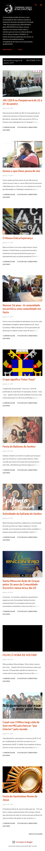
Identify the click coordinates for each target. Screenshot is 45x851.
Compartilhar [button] (9, 127)
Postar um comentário (27, 127)
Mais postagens (35, 834)
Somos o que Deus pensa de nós (21, 171)
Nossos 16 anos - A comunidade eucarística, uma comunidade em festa (22, 309)
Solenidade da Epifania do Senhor (22, 513)
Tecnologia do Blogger (24, 842)
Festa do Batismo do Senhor (19, 446)
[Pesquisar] (36, 4)
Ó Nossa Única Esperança (18, 238)
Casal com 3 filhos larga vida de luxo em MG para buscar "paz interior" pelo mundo (21, 726)
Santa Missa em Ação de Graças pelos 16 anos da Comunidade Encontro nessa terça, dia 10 (21, 584)
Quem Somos (7, 49)
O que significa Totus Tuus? (19, 379)
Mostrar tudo (34, 60)
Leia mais (6, 130)
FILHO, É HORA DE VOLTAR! (20, 654)
